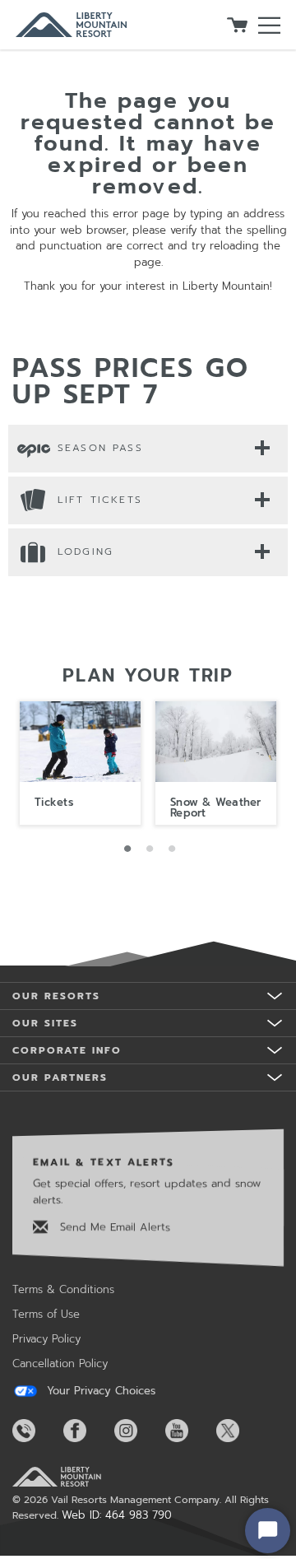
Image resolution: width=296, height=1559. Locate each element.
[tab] (148, 448)
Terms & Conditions (63, 1289)
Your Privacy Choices (99, 1391)
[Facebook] (87, 1430)
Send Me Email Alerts (113, 1227)
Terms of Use (46, 1314)
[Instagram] (138, 1430)
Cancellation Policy (60, 1363)
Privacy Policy (46, 1339)
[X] (240, 1430)
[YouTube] (189, 1430)
